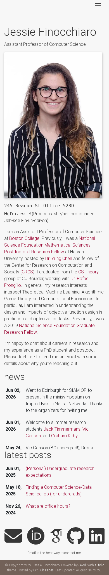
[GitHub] (75, 536)
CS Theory (88, 272)
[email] (13, 536)
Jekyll (83, 565)
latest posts (27, 455)
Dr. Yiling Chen (58, 258)
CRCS (27, 272)
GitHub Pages (43, 570)
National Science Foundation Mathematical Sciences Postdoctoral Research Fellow (49, 245)
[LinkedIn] (97, 536)
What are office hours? (48, 506)
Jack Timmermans (62, 429)
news (14, 376)
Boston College (24, 238)
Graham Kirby (64, 435)
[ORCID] (36, 536)
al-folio (99, 565)
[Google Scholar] (56, 536)
